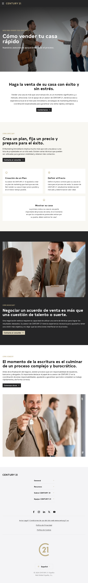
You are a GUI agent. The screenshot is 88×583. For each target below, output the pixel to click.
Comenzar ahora (10, 385)
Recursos (38, 486)
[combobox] (44, 566)
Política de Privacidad (44, 525)
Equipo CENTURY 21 (42, 499)
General (37, 480)
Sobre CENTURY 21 (42, 493)
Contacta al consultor (12, 160)
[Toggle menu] (3, 3)
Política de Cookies (44, 530)
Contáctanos (43, 110)
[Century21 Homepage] (13, 3)
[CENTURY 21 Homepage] (17, 475)
